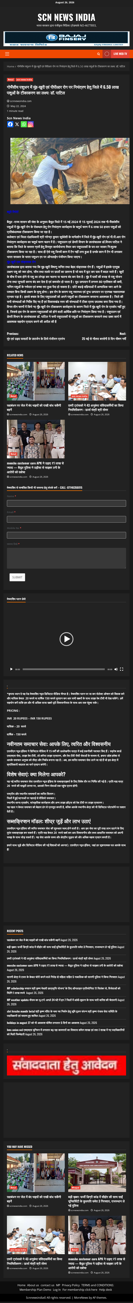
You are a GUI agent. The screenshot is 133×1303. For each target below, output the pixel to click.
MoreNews (81, 1298)
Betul (11, 79)
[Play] (11, 669)
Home (21, 1285)
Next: (104, 336)
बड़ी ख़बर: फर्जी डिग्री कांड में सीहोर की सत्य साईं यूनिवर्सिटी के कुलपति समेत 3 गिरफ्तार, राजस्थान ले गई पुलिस (62, 947)
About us (33, 1285)
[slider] (64, 669)
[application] (66, 639)
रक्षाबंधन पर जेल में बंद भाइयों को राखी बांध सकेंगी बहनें (34, 407)
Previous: (36, 336)
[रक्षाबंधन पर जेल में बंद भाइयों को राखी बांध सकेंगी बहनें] (36, 381)
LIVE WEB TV (120, 54)
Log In (57, 1290)
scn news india (66, 16)
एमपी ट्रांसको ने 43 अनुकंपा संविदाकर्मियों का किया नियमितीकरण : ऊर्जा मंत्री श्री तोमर (95, 407)
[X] (17, 124)
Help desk (105, 1290)
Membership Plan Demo (35, 1290)
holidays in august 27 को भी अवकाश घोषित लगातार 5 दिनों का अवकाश (43, 1023)
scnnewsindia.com (21, 101)
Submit (17, 577)
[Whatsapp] (24, 124)
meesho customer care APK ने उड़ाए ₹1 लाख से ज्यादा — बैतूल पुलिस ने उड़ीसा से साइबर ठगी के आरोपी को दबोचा (35, 467)
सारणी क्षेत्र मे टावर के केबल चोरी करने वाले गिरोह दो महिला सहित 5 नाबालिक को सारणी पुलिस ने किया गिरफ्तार (62, 977)
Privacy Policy (71, 1285)
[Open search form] (98, 54)
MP (58, 1285)
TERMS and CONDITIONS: (97, 1285)
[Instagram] (31, 124)
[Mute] (116, 669)
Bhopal (75, 1187)
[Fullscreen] (121, 669)
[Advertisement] (66, 894)
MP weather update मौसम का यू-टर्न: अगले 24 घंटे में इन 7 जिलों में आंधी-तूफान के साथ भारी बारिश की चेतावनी (62, 1000)
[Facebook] (10, 124)
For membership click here (80, 1290)
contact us (47, 1285)
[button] (7, 53)
